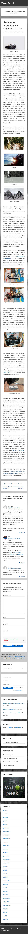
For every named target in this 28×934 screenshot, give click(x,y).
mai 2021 (5, 810)
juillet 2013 (5, 908)
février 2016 (5, 852)
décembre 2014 (6, 880)
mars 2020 (5, 817)
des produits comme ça (17, 554)
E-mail (5, 624)
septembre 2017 (6, 838)
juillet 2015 (5, 866)
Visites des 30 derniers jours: (9, 761)
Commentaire (7, 595)
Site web (5, 631)
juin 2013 (5, 912)
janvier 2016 (6, 856)
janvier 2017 (6, 845)
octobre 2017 (6, 835)
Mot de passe (6, 684)
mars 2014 (5, 891)
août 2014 (5, 884)
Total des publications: (8, 765)
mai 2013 (5, 915)
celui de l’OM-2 (13, 473)
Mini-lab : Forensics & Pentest (10, 709)
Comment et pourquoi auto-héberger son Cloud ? (13, 703)
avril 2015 (5, 877)
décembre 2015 (6, 859)
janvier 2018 (6, 828)
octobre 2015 (6, 863)
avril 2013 (5, 919)
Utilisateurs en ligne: (7, 754)
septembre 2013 (6, 905)
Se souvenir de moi (19, 687)
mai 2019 (5, 824)
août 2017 (5, 842)
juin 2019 (5, 821)
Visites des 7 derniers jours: (9, 758)
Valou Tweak (7, 3)
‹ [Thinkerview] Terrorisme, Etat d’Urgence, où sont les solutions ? (10, 486)
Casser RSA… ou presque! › (21, 486)
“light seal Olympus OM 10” (16, 552)
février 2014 (5, 894)
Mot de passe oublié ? (17, 690)
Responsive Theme (5, 930)
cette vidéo (6, 372)
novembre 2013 (6, 898)
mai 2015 (5, 873)
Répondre (23, 532)
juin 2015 (5, 870)
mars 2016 (5, 849)
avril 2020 (5, 814)
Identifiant (5, 681)
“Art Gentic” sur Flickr (18, 450)
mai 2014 (5, 887)
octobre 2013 (6, 901)
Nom (4, 617)
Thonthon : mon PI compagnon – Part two (12, 712)
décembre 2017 (6, 831)
